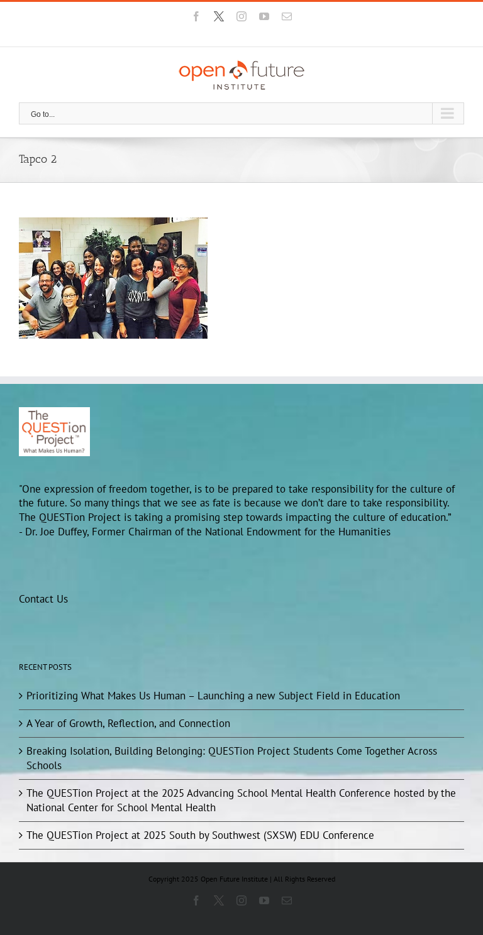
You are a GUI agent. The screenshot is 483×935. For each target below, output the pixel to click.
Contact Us (43, 599)
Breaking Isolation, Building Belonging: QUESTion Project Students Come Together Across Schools (231, 758)
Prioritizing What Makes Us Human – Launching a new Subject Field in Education (213, 696)
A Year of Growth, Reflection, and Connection (128, 723)
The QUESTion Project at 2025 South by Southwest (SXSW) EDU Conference (200, 835)
